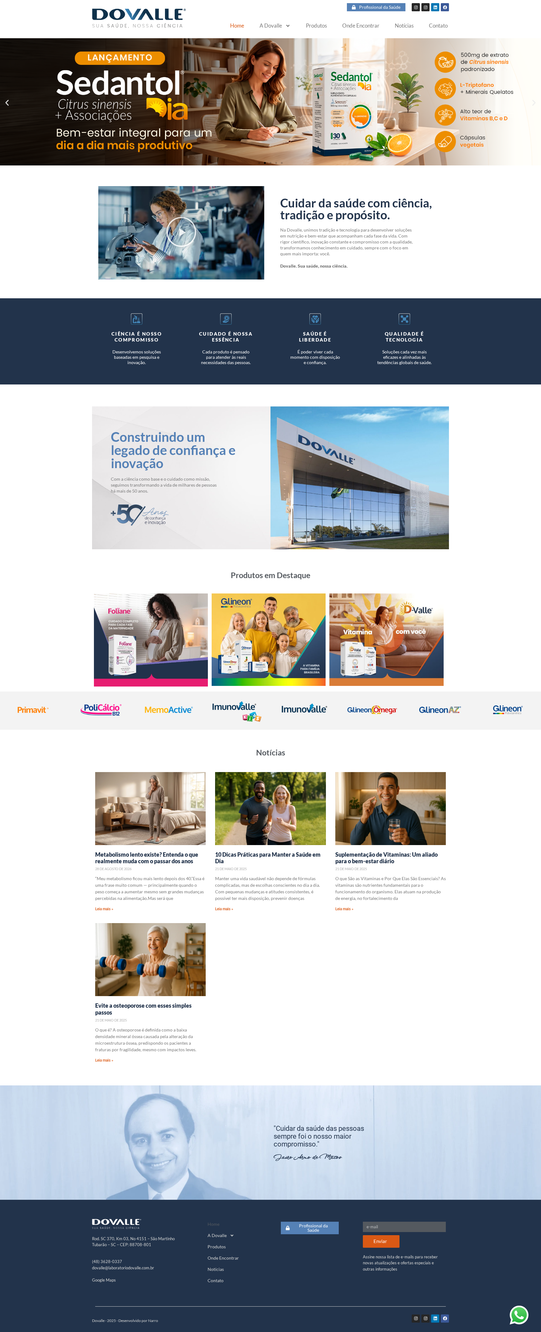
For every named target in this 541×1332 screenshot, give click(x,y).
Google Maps (104, 1279)
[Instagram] (416, 7)
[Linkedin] (435, 7)
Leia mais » (104, 909)
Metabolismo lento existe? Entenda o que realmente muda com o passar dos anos (146, 858)
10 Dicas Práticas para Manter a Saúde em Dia (268, 858)
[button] (7, 103)
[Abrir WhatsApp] (519, 1315)
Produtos (316, 26)
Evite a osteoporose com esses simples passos (143, 1009)
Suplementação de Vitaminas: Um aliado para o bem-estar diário (386, 858)
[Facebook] (445, 7)
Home (237, 26)
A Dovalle (271, 26)
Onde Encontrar (360, 26)
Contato (438, 26)
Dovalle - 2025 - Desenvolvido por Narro (125, 1320)
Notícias (404, 26)
